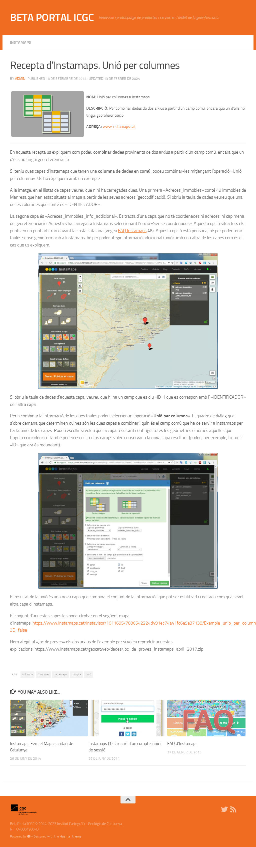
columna (27, 674)
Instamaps (20, 42)
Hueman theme (71, 836)
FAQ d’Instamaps (182, 743)
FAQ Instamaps (132, 230)
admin (20, 79)
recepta (76, 674)
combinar (43, 674)
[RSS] (233, 809)
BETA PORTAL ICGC (52, 17)
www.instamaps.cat (119, 126)
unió (88, 674)
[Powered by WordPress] (28, 836)
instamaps (60, 674)
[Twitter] (224, 809)
